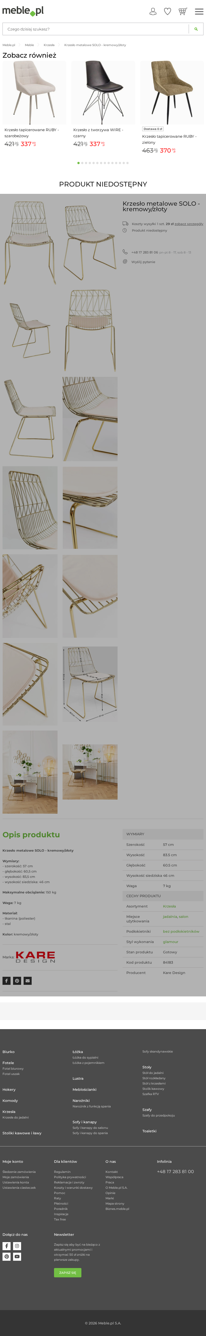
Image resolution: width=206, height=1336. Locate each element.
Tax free (60, 1219)
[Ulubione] (167, 11)
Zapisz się (67, 1273)
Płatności (61, 1203)
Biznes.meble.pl (117, 1209)
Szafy (147, 1109)
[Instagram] (17, 1246)
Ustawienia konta (16, 1182)
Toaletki (149, 1131)
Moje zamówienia (16, 1177)
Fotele (8, 1063)
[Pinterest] (7, 1257)
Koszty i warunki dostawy (73, 1187)
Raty (57, 1198)
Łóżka (78, 1052)
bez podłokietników (181, 931)
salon (183, 916)
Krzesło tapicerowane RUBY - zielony (169, 139)
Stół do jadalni (153, 1073)
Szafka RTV (150, 1094)
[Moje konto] (153, 11)
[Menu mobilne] (199, 12)
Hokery (9, 1089)
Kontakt (112, 1172)
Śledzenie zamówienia (19, 1172)
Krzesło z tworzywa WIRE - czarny (98, 132)
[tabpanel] (34, 105)
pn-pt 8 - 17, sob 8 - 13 (161, 252)
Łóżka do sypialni (85, 1057)
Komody (10, 1100)
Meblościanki (84, 1089)
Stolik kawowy (153, 1089)
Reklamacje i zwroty (69, 1182)
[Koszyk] (183, 11)
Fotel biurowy (13, 1068)
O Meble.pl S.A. (117, 1187)
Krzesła (169, 906)
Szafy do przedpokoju (158, 1115)
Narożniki (81, 1100)
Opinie (110, 1193)
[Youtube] (17, 1257)
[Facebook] (7, 1246)
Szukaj (196, 29)
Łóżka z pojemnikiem (89, 1063)
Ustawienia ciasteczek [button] (19, 1187)
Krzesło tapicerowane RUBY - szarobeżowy (32, 132)
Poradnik (61, 1209)
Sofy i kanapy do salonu (90, 1128)
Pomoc (59, 1193)
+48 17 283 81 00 (175, 1171)
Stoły (146, 1067)
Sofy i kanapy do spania (90, 1133)
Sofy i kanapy (85, 1122)
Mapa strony (115, 1203)
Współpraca (114, 1177)
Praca (110, 1182)
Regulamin (62, 1172)
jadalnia (170, 916)
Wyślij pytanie (143, 262)
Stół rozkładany (154, 1078)
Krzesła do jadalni (16, 1117)
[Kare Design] (35, 957)
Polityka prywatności (70, 1177)
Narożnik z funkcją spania (92, 1106)
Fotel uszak (11, 1074)
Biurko (9, 1052)
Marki (110, 1198)
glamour (170, 942)
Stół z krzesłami (154, 1083)
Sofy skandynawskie (157, 1051)
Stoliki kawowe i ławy (22, 1133)
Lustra (78, 1078)
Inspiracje (61, 1214)
